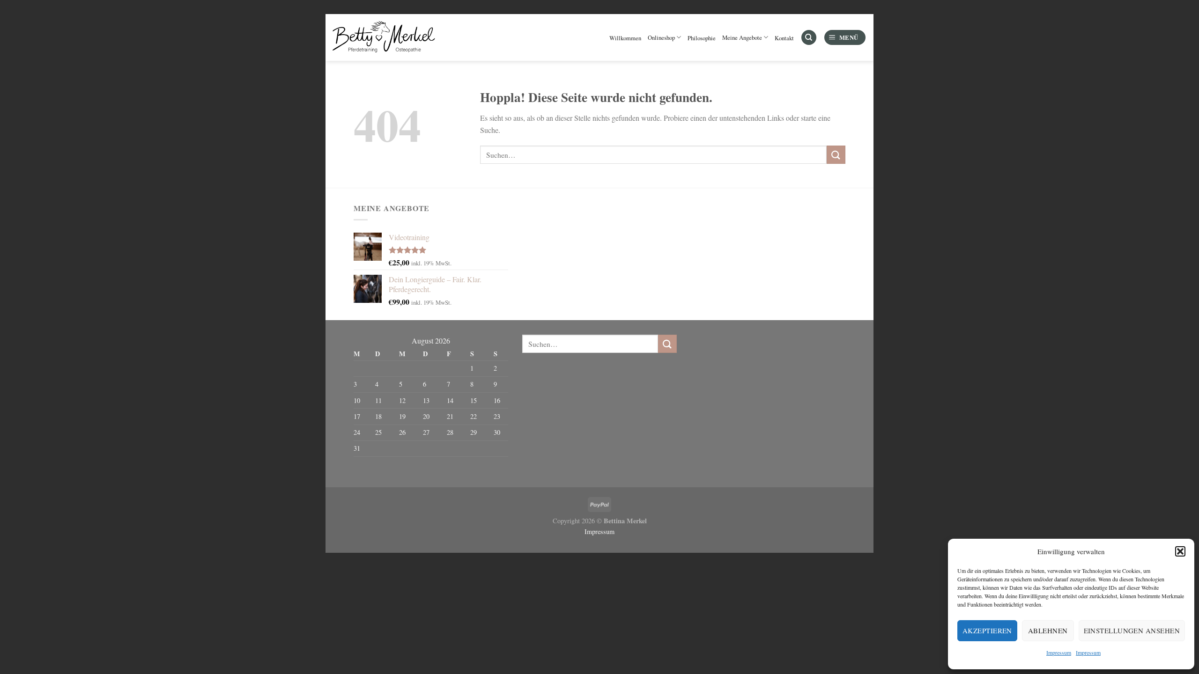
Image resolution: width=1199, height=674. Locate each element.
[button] (1180, 551)
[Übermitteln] (836, 155)
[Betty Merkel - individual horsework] (385, 37)
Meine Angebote (742, 37)
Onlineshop (661, 37)
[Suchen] (808, 37)
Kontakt (784, 38)
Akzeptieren (987, 630)
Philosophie (702, 38)
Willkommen (625, 38)
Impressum (1058, 652)
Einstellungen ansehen (1132, 630)
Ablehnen (1048, 630)
